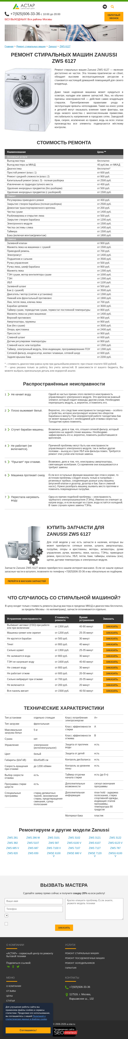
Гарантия (70, 968)
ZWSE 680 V (74, 853)
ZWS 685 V (12, 848)
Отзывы (11, 991)
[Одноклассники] (13, 966)
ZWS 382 (12, 843)
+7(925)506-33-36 (25, 14)
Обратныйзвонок (114, 16)
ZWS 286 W (33, 837)
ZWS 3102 (74, 837)
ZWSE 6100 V (54, 854)
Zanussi (53, 46)
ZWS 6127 (65, 46)
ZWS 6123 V (115, 843)
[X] (18, 966)
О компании (13, 986)
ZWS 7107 (74, 848)
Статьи (10, 1000)
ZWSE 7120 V (95, 854)
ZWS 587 (54, 843)
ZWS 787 (115, 848)
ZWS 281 (12, 837)
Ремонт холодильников (80, 963)
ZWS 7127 (95, 848)
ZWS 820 (12, 853)
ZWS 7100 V (54, 848)
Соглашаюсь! (28, 1030)
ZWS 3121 (95, 837)
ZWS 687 (33, 848)
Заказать (112, 626)
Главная (9, 46)
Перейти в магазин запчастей (27, 581)
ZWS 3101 (54, 837)
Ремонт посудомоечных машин (85, 958)
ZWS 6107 (95, 843)
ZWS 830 (33, 853)
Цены (9, 996)
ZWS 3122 (115, 837)
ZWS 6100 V (74, 843)
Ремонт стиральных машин (31, 46)
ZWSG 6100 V (115, 854)
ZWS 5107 (33, 843)
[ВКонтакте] (8, 966)
